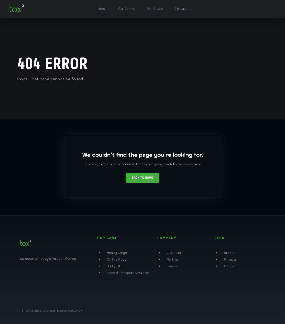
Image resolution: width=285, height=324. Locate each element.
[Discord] (66, 273)
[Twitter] (52, 273)
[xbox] (255, 8)
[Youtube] (79, 273)
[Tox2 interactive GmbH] (16, 8)
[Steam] (274, 8)
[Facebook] (38, 273)
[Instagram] (24, 273)
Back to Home (142, 178)
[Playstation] (264, 8)
